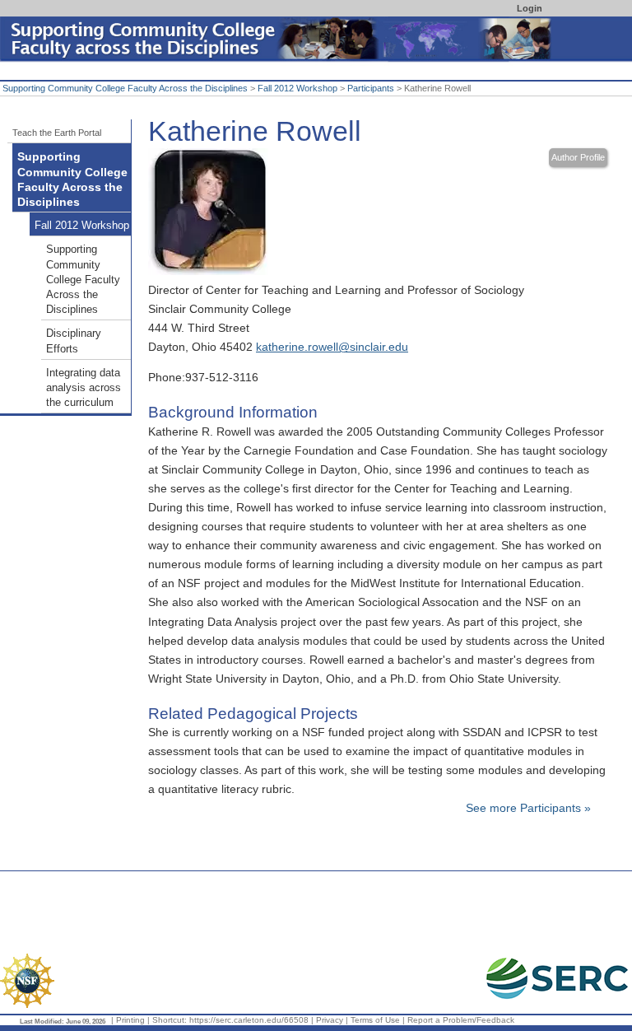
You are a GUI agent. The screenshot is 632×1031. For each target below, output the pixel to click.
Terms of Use (375, 1019)
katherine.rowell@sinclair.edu (332, 346)
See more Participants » (528, 807)
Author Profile (578, 157)
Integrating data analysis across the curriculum (83, 387)
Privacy (329, 1019)
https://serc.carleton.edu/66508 (249, 1019)
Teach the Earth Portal (56, 133)
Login (529, 8)
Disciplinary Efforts (73, 341)
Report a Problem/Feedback (460, 1019)
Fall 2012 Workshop (297, 88)
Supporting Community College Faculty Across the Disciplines (125, 88)
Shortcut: (169, 1019)
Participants (370, 88)
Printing (130, 1019)
